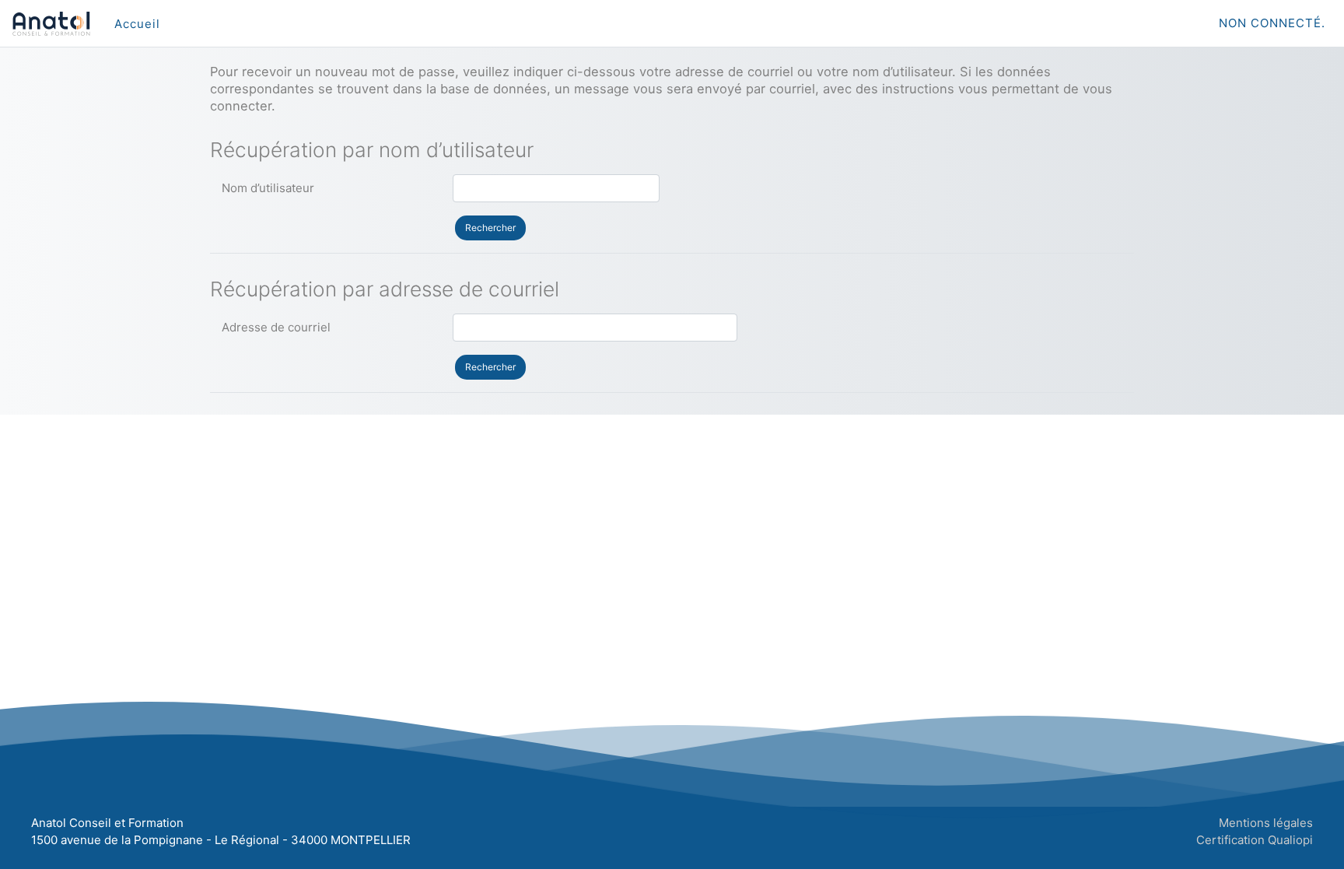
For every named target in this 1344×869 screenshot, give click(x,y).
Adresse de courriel (276, 327)
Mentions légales (1266, 822)
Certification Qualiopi (1254, 839)
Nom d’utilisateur (268, 187)
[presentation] (137, 23)
